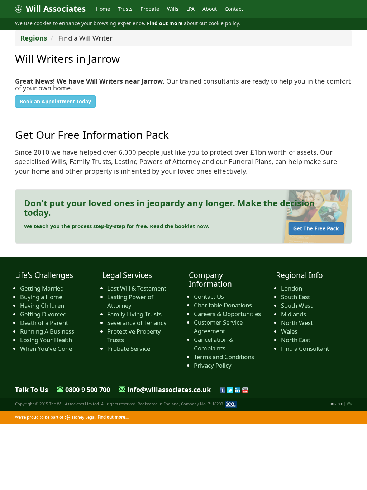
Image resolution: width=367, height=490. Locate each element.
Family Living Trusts (134, 314)
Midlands (293, 314)
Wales (289, 331)
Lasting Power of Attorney (130, 301)
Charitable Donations (223, 305)
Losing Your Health (46, 340)
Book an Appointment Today (55, 101)
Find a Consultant (305, 348)
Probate (149, 8)
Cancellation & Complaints (213, 343)
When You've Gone (46, 348)
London (291, 288)
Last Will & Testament (136, 288)
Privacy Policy (213, 365)
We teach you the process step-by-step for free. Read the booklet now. (116, 226)
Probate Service (128, 348)
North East (295, 340)
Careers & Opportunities (227, 314)
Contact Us (209, 296)
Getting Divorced (43, 314)
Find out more (164, 23)
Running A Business (47, 331)
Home (103, 8)
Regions (33, 37)
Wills (172, 8)
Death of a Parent (44, 323)
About (209, 8)
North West (297, 323)
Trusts (125, 8)
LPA (190, 8)
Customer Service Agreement (218, 326)
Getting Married (42, 288)
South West (297, 305)
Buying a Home (41, 297)
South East (295, 297)
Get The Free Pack (316, 228)
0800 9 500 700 (87, 389)
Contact (234, 8)
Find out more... (113, 417)
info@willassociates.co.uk (169, 389)
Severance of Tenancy (137, 323)
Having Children (42, 305)
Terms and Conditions (224, 357)
